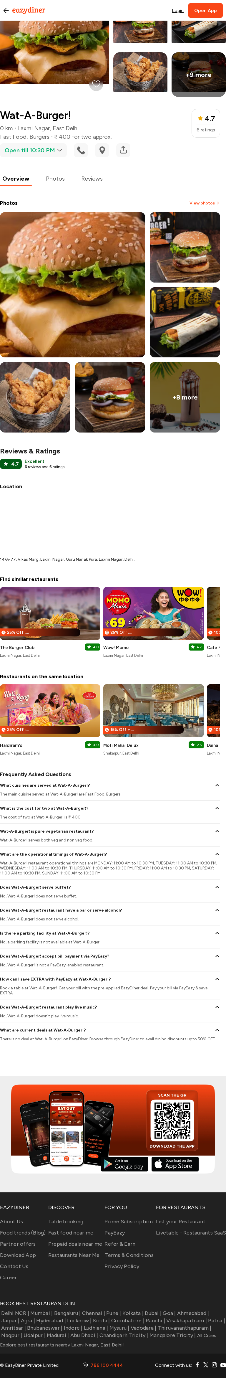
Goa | (169, 1313)
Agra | (28, 1320)
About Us (11, 1221)
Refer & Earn (119, 1244)
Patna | (216, 1320)
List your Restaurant (180, 1221)
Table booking (65, 1221)
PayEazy (114, 1233)
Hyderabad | (51, 1320)
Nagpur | (11, 1335)
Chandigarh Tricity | (123, 1335)
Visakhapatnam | (186, 1320)
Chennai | (93, 1313)
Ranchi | (155, 1320)
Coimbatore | (127, 1320)
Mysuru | (119, 1328)
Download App (18, 1255)
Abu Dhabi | (84, 1335)
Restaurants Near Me (74, 1255)
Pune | (113, 1313)
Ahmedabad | (193, 1313)
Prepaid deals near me (75, 1244)
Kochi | (101, 1320)
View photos (202, 203)
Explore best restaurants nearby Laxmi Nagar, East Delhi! (62, 1345)
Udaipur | (35, 1335)
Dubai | (153, 1313)
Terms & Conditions (129, 1255)
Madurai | (58, 1335)
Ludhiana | (96, 1328)
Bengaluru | (67, 1313)
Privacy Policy (121, 1266)
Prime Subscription (128, 1221)
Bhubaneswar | (44, 1328)
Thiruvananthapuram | (184, 1328)
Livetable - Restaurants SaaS (191, 1233)
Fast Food (13, 136)
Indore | (73, 1328)
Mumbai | (41, 1313)
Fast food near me (70, 1233)
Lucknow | (79, 1320)
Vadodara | (144, 1328)
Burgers (39, 136)
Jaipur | (10, 1320)
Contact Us (14, 1266)
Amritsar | (13, 1328)
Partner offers (18, 1244)
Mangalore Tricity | (172, 1335)
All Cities (206, 1335)
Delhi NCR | (15, 1313)
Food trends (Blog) (23, 1233)
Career (8, 1277)
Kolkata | (133, 1313)
